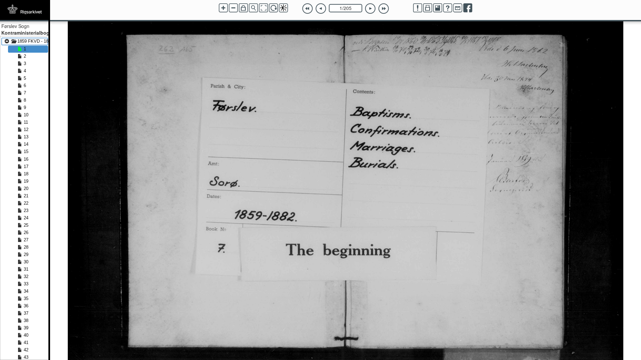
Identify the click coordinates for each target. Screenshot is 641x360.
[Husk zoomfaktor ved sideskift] (243, 8)
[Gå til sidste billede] (383, 8)
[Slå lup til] (253, 8)
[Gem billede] (437, 8)
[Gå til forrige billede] (320, 8)
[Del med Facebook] (467, 8)
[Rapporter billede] (417, 8)
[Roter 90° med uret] (273, 8)
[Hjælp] (447, 8)
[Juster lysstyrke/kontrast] (283, 8)
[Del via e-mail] (457, 8)
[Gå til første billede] (307, 8)
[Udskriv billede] (427, 8)
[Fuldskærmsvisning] (263, 8)
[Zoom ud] (233, 8)
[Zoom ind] (223, 8)
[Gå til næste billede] (370, 8)
